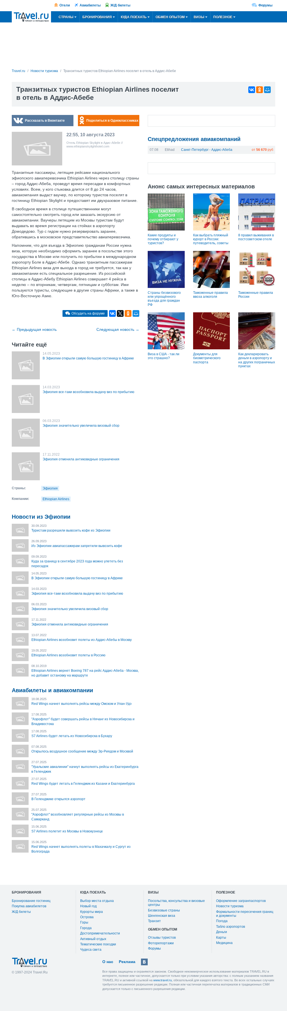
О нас (107, 961)
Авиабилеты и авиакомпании (52, 690)
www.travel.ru (162, 980)
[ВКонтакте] (251, 89)
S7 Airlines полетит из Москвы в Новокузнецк (67, 831)
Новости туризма (230, 906)
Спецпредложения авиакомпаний (194, 139)
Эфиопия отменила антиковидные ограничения (81, 459)
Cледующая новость (117, 329)
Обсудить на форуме (88, 313)
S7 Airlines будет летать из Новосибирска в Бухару (71, 736)
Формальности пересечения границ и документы (244, 914)
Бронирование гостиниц (31, 901)
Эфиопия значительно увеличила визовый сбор (81, 426)
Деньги (221, 932)
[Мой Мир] (267, 89)
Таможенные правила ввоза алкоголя (210, 295)
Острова (87, 917)
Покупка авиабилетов (29, 906)
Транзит (154, 921)
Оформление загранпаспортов (241, 901)
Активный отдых (93, 939)
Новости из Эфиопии (41, 517)
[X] (120, 313)
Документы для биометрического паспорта (207, 358)
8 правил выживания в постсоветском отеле (256, 237)
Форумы (265, 5)
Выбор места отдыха (97, 901)
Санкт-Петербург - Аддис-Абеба (206, 150)
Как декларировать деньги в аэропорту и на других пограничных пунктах (256, 360)
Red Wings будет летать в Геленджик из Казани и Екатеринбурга (83, 784)
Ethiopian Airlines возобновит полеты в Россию (68, 655)
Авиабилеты (90, 5)
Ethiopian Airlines (56, 499)
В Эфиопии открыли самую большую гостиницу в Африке (88, 358)
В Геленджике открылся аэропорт (58, 799)
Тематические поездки (98, 944)
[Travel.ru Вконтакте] (144, 962)
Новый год (88, 906)
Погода (222, 921)
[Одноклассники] (259, 89)
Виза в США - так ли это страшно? (163, 356)
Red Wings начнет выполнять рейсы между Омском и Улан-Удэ (81, 704)
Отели (64, 5)
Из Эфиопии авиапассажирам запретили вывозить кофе (76, 546)
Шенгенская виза (161, 916)
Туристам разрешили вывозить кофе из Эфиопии (70, 530)
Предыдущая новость (34, 329)
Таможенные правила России (255, 295)
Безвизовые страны (164, 910)
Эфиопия (50, 488)
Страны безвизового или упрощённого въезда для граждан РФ (164, 299)
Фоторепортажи (161, 943)
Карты (221, 938)
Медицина (224, 943)
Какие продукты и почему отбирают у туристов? (163, 239)
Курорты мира (91, 912)
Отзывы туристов (162, 938)
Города (86, 928)
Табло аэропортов (230, 927)
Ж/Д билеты (120, 5)
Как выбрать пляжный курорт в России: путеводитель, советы (210, 239)
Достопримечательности (100, 933)
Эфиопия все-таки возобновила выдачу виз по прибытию (88, 392)
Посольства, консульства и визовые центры (176, 903)
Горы (84, 922)
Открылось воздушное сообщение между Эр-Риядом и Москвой (82, 751)
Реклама (127, 961)
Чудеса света (90, 950)
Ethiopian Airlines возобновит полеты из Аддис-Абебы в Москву (81, 640)
